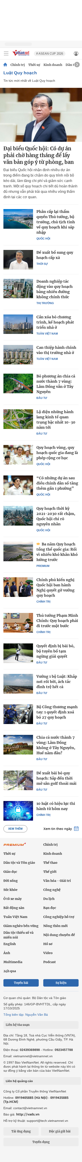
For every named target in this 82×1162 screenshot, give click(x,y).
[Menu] (6, 53)
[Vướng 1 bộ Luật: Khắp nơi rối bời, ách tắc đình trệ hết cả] (18, 683)
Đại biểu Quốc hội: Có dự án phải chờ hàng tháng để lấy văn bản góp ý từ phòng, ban (38, 155)
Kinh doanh (53, 64)
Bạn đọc (49, 908)
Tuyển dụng (41, 1142)
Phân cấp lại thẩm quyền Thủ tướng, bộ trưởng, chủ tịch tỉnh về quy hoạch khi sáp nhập (55, 222)
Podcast (49, 962)
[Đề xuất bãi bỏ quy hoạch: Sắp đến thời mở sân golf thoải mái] (18, 780)
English (9, 944)
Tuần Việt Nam (47, 333)
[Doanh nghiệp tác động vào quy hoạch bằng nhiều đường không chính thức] (18, 288)
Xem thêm (15, 828)
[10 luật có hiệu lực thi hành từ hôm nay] (18, 810)
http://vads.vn (27, 1114)
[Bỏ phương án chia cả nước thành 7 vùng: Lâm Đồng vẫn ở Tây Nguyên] (18, 383)
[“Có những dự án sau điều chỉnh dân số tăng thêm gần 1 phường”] (18, 485)
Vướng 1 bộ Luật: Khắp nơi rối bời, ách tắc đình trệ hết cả (56, 681)
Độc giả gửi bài (60, 1131)
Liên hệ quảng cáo (19, 1081)
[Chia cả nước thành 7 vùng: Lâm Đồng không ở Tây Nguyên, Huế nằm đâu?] (18, 744)
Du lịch (48, 899)
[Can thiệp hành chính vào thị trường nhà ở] (18, 354)
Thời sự (34, 64)
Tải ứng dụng (21, 1131)
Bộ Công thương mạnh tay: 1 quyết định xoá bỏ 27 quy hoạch (57, 712)
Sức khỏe (10, 890)
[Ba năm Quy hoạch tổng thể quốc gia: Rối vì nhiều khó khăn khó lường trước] (18, 551)
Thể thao (50, 863)
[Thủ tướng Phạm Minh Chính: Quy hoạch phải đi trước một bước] (18, 622)
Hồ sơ (47, 944)
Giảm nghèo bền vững (20, 926)
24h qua (9, 971)
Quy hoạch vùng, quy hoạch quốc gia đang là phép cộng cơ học (57, 452)
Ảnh (6, 953)
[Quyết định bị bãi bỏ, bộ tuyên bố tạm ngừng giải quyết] (18, 653)
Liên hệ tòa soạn (18, 1025)
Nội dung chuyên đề (59, 935)
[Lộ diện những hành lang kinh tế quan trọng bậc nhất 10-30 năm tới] (18, 419)
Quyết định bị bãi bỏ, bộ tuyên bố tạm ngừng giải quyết (55, 651)
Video (48, 953)
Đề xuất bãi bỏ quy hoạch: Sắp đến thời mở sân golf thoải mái (56, 778)
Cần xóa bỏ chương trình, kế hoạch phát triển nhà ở (55, 322)
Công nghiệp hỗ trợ (58, 917)
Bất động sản (13, 908)
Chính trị (17, 64)
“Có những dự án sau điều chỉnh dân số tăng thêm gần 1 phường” (57, 483)
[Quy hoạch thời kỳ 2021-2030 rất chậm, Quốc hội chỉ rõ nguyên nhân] (18, 515)
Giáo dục (10, 872)
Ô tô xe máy (12, 899)
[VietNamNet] (5, 65)
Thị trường (45, 303)
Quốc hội (43, 238)
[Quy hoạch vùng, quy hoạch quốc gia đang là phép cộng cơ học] (18, 454)
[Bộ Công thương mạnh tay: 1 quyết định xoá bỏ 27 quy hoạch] (18, 714)
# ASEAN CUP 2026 (49, 53)
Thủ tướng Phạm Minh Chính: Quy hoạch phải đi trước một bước (57, 620)
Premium (42, 566)
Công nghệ (52, 890)
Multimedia (12, 962)
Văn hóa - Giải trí (57, 881)
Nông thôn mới (55, 926)
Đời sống (10, 881)
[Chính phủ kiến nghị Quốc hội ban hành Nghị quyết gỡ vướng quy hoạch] (18, 587)
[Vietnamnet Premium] (14, 847)
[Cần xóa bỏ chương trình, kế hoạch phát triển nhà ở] (18, 324)
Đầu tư (41, 398)
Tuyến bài (21, 983)
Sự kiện (61, 983)
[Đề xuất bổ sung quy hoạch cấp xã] (18, 259)
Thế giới (49, 872)
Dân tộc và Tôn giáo (19, 863)
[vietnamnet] (21, 56)
